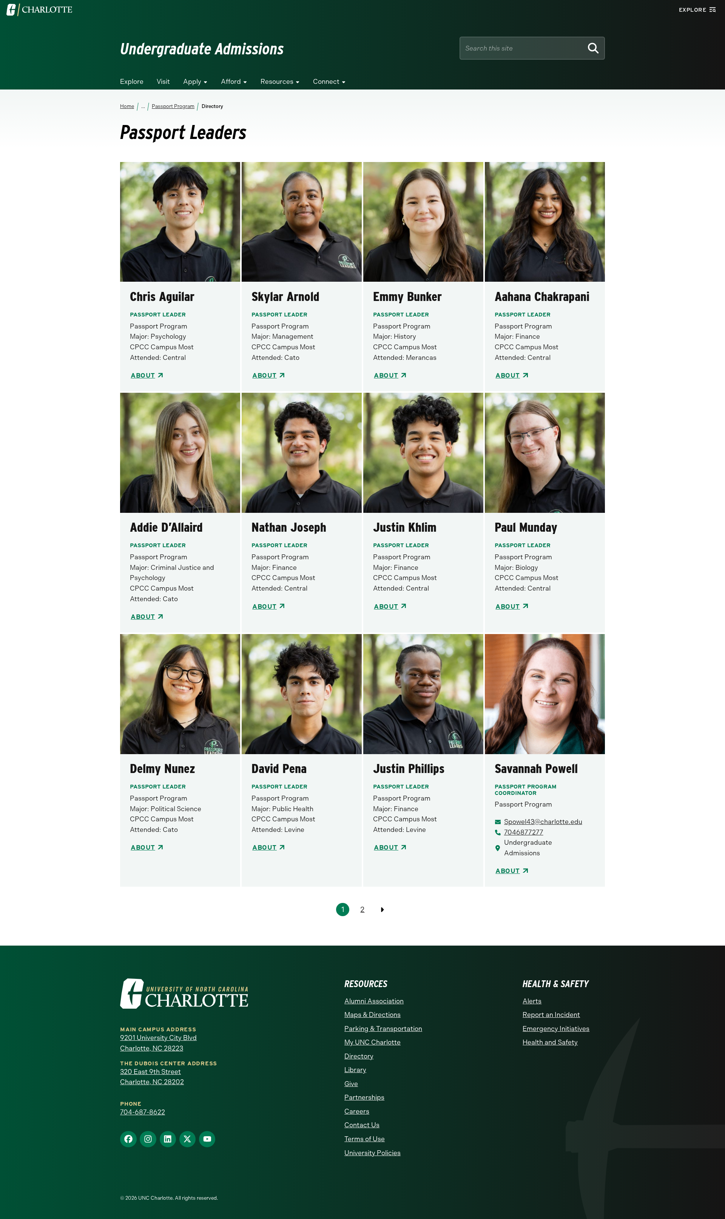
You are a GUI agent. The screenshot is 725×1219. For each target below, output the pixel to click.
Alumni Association (374, 1001)
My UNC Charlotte (372, 1042)
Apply (192, 81)
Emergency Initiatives (556, 1028)
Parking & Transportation (383, 1028)
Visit (163, 81)
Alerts (532, 1001)
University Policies (372, 1153)
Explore (131, 81)
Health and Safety (550, 1042)
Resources (277, 81)
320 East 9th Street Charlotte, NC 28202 (152, 1077)
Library (355, 1070)
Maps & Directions (372, 1014)
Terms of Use (364, 1139)
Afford (231, 81)
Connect (326, 81)
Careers (356, 1111)
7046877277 (523, 832)
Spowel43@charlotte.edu (543, 822)
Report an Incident (551, 1014)
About (143, 375)
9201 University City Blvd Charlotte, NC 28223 (158, 1043)
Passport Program (173, 106)
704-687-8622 (142, 1112)
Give (351, 1084)
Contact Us (361, 1125)
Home (127, 106)
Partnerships (364, 1097)
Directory (358, 1056)
